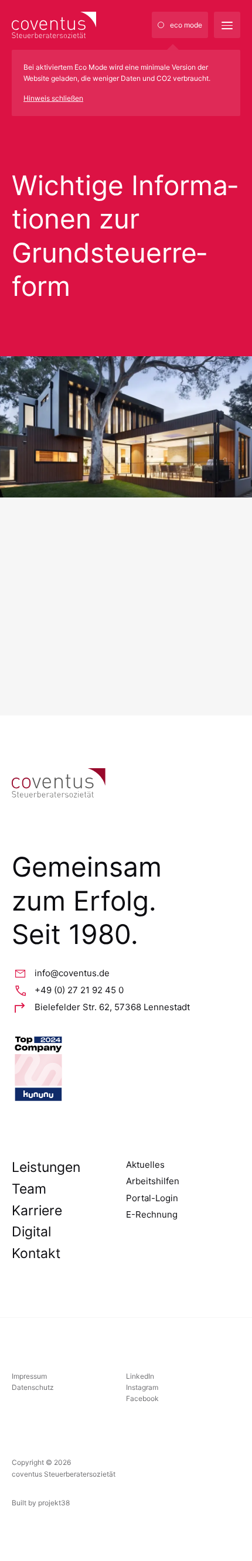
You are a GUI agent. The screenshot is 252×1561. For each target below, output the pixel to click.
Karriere (37, 1210)
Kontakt (36, 1253)
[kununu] (126, 1069)
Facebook (142, 1398)
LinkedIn (140, 1376)
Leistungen (46, 1167)
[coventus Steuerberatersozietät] (82, 25)
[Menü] (227, 25)
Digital (31, 1231)
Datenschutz (33, 1387)
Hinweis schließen (53, 98)
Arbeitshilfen (152, 1181)
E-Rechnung (152, 1214)
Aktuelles (145, 1164)
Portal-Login (152, 1198)
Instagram (142, 1387)
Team (29, 1189)
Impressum (29, 1376)
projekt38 (54, 1502)
